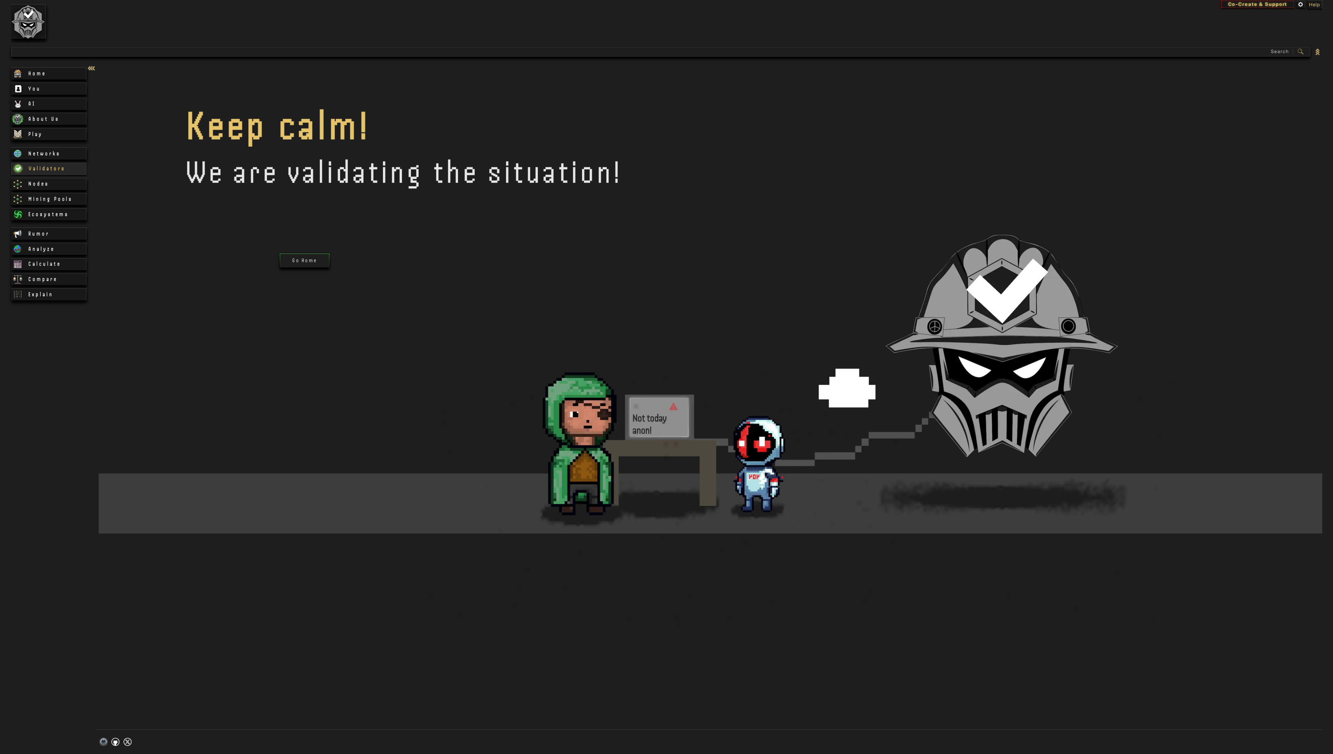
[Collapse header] (1318, 51)
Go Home (304, 260)
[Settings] (1301, 4)
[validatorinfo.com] (28, 21)
